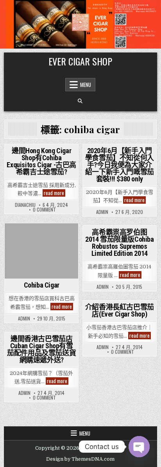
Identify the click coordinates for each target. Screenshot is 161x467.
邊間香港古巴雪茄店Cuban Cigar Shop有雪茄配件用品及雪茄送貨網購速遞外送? (41, 349)
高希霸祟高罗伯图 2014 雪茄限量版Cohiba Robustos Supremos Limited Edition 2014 (119, 242)
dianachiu (25, 205)
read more (54, 193)
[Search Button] (80, 101)
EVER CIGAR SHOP (80, 61)
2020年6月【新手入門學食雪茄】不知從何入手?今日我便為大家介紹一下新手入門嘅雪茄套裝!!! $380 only (119, 165)
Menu (85, 85)
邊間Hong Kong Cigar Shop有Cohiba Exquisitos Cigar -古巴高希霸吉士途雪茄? (41, 161)
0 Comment (44, 209)
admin (102, 212)
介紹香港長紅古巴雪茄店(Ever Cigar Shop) (119, 310)
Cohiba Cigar (41, 285)
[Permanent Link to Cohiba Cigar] (41, 251)
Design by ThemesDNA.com (80, 459)
